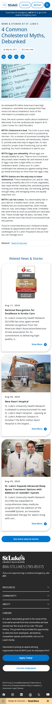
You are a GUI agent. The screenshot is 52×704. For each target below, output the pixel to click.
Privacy (9, 683)
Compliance (36, 685)
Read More (33, 700)
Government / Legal (9, 688)
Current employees (26, 668)
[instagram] (12, 694)
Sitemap (20, 688)
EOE (4, 683)
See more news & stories (26, 539)
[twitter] (39, 694)
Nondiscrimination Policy (22, 685)
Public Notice (35, 683)
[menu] (4, 5)
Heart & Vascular (19, 243)
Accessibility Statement (21, 683)
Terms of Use (7, 685)
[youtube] (47, 694)
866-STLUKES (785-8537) (23, 566)
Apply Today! (25, 657)
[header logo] (13, 5)
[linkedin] (21, 694)
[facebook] (4, 694)
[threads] (30, 694)
